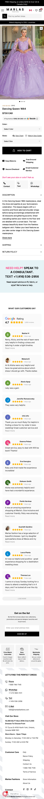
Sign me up (22, 634)
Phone (11, 681)
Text (10, 698)
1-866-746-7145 (29, 768)
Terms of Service (29, 772)
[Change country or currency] (31, 10)
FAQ (24, 752)
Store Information (29, 779)
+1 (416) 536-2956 (26, 276)
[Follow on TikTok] (35, 789)
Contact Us (27, 764)
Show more (7, 238)
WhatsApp (13, 690)
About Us (26, 783)
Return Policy (28, 756)
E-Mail (11, 706)
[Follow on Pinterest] (31, 789)
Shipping (26, 760)
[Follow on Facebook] (24, 789)
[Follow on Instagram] (27, 789)
